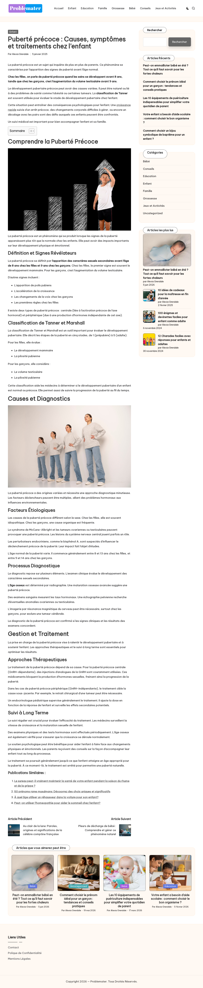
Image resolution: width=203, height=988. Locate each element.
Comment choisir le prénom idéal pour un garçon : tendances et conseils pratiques (164, 86)
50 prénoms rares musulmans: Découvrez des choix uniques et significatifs (62, 791)
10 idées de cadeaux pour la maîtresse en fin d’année (173, 294)
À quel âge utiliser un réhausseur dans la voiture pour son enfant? (56, 797)
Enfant (13, 31)
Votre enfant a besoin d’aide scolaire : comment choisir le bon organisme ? (166, 118)
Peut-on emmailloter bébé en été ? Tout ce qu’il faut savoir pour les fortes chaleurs (165, 69)
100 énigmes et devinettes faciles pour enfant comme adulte (173, 317)
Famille (147, 191)
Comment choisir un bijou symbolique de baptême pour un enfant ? (164, 135)
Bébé (146, 161)
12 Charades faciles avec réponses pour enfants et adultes (174, 340)
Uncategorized (153, 213)
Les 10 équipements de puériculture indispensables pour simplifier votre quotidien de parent (166, 102)
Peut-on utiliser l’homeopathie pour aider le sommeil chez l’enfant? (57, 803)
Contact (13, 947)
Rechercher (154, 30)
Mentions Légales (19, 958)
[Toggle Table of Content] (30, 131)
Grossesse (150, 198)
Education (149, 176)
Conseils (148, 169)
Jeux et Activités (154, 206)
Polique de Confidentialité (25, 953)
